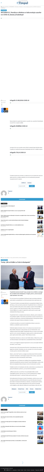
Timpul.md (4, 100)
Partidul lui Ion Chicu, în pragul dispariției (7, 229)
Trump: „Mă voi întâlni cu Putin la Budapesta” (8, 205)
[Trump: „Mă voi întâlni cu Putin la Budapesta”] (40, 207)
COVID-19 (24, 182)
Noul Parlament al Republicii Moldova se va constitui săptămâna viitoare (12, 224)
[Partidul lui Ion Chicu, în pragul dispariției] (40, 231)
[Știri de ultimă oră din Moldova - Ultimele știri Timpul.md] (22, 3)
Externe (28, 470)
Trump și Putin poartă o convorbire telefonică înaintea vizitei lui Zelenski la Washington (14, 220)
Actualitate (7, 6)
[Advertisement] (22, 246)
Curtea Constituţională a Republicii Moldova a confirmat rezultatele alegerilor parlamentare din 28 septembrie (18, 234)
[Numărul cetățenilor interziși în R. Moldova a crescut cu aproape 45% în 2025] (40, 212)
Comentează (22, 199)
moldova (29, 182)
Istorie (25, 470)
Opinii (22, 470)
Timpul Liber (37, 470)
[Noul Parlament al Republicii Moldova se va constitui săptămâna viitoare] (40, 226)
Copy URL (31, 186)
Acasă (3, 6)
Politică (18, 470)
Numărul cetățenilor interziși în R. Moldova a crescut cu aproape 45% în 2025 (13, 210)
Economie (32, 470)
